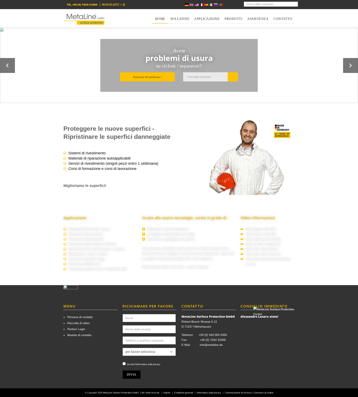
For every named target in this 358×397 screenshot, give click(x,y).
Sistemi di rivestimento (87, 153)
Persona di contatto (80, 317)
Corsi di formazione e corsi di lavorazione (102, 169)
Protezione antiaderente (84, 264)
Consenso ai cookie (263, 392)
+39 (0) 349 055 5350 (212, 334)
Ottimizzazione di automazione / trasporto (96, 249)
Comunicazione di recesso (238, 392)
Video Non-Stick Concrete (263, 254)
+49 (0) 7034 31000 (84, 4)
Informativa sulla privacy (209, 392)
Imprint (166, 392)
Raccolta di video (78, 323)
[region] (179, 65)
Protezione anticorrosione (85, 234)
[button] (7, 65)
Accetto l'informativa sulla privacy (143, 364)
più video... (252, 264)
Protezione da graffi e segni (86, 259)
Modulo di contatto (79, 335)
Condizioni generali (183, 392)
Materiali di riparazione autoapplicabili (99, 158)
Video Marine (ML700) (261, 229)
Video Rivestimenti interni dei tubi (268, 259)
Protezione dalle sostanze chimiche (92, 244)
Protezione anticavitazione (86, 239)
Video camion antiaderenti (263, 244)
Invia (131, 374)
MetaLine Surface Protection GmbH (121, 392)
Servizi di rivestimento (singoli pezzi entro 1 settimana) (113, 163)
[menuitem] (160, 16)
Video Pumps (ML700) (261, 234)
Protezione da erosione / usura (89, 229)
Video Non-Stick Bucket (262, 249)
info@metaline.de (211, 344)
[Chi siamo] (90, 291)
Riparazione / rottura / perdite (87, 254)
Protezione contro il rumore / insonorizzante (97, 269)
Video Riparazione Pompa (263, 239)
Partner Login (76, 329)
